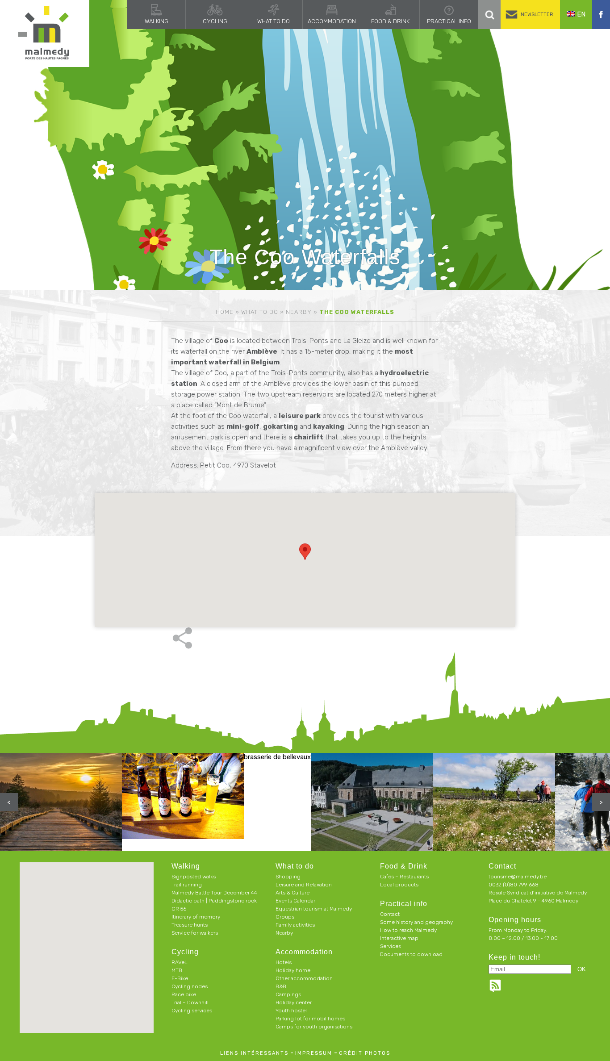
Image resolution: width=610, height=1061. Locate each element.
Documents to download (411, 954)
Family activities (295, 925)
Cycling (215, 21)
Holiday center (294, 1002)
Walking (156, 21)
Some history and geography (416, 922)
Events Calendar (295, 901)
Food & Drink (390, 21)
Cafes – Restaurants (404, 876)
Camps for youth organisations (314, 1026)
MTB (176, 970)
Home (225, 312)
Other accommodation (304, 978)
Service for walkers (194, 933)
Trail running (186, 884)
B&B (281, 986)
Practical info (449, 21)
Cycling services (191, 1010)
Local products (399, 884)
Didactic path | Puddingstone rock (214, 901)
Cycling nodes (189, 986)
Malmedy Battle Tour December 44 (214, 893)
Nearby (299, 312)
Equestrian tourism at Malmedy (314, 909)
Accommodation (332, 21)
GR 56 (178, 909)
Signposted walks (193, 876)
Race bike (183, 994)
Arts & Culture (292, 893)
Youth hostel (291, 1010)
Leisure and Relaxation (304, 884)
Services (390, 946)
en (581, 14)
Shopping (288, 876)
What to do (273, 21)
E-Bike (179, 978)
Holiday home (293, 970)
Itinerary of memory (195, 917)
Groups (285, 917)
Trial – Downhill (190, 1002)
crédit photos (364, 1053)
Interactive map (399, 938)
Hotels (284, 962)
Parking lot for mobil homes (310, 1018)
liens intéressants (254, 1053)
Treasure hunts (189, 925)
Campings (288, 994)
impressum (313, 1053)
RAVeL (179, 962)
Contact (390, 914)
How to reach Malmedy (408, 930)
